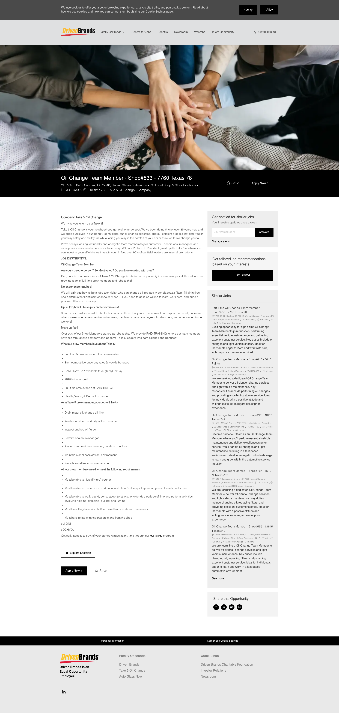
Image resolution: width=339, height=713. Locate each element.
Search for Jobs (141, 32)
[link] (221, 241)
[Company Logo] (78, 32)
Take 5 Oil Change (132, 670)
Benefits (162, 32)
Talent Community (223, 32)
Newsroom (181, 32)
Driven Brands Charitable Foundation (227, 664)
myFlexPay (156, 536)
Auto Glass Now (130, 676)
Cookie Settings (156, 11)
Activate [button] (264, 232)
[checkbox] (233, 183)
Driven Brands (129, 664)
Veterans (199, 32)
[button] (260, 183)
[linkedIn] (64, 692)
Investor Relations (213, 670)
